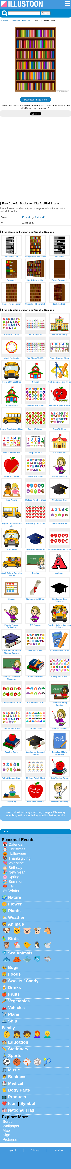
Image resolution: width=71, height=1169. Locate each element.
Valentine (16, 863)
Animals (16, 924)
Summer (15, 881)
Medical (15, 1083)
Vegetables (19, 1001)
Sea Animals (20, 953)
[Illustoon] (22, 6)
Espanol (12, 1150)
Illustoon (4, 20)
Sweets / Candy (23, 980)
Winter (13, 891)
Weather (16, 917)
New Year (16, 872)
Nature (14, 897)
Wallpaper (11, 1126)
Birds (13, 938)
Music (14, 1070)
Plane (13, 1014)
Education (16, 20)
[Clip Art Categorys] (67, 5)
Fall (11, 886)
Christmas (16, 849)
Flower (15, 904)
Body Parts (19, 1090)
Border (8, 1121)
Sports (14, 1055)
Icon (12, 1103)
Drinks (14, 987)
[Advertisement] (35, 160)
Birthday (15, 867)
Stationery (18, 1049)
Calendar (16, 844)
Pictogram (11, 1139)
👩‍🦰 (37, 1034)
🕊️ (47, 945)
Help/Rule (58, 1150)
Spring (13, 877)
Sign (6, 1135)
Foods (14, 974)
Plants (14, 910)
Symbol (27, 1103)
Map (6, 1130)
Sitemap (35, 1150)
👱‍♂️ (47, 1034)
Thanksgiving (19, 858)
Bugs (13, 967)
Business (17, 1076)
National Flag (21, 1110)
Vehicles (16, 1007)
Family (8, 1027)
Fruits (14, 994)
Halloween (17, 854)
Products (17, 1096)
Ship (12, 1021)
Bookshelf (26, 20)
